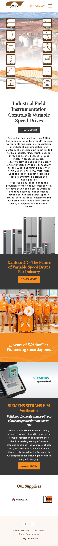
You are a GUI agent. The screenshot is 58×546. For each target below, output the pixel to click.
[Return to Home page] (15, 5)
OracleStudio (32, 538)
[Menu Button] (50, 6)
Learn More (29, 130)
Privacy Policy (25, 533)
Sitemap (35, 533)
